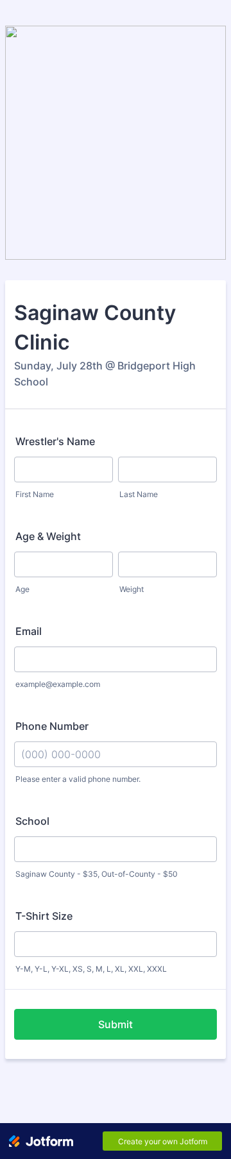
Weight (131, 589)
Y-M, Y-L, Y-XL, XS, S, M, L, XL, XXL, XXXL (91, 969)
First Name (34, 494)
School (32, 821)
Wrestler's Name (55, 441)
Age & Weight (48, 536)
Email (28, 631)
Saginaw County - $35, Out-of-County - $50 (96, 874)
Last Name (138, 494)
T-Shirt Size (44, 915)
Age (22, 589)
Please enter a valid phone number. (78, 779)
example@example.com (57, 684)
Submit (115, 1024)
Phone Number (52, 726)
